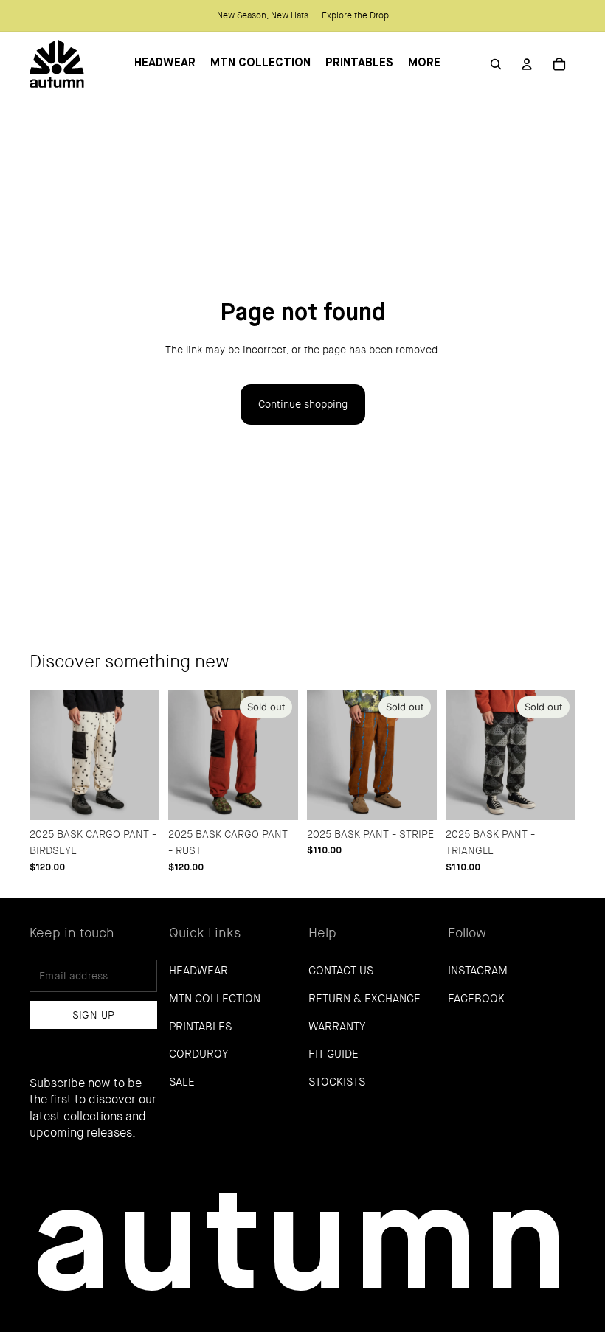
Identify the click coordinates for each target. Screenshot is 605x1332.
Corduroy (198, 1054)
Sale (182, 1082)
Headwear (198, 970)
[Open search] (496, 64)
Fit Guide (333, 1054)
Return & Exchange (364, 998)
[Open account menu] (527, 64)
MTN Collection (214, 998)
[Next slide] (147, 755)
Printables (200, 1026)
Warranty (336, 1026)
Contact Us (340, 970)
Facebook (476, 998)
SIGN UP (93, 1014)
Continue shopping (303, 404)
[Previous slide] (41, 755)
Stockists (336, 1082)
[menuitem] (424, 64)
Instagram (478, 970)
